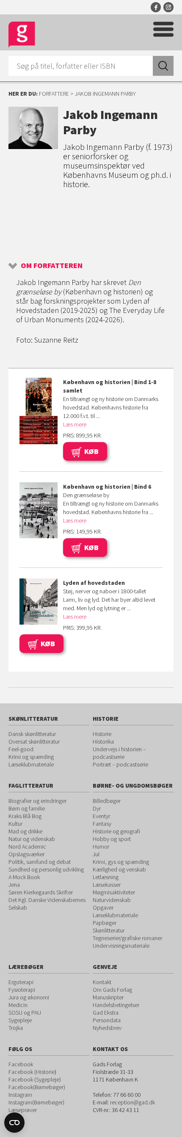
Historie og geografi (116, 831)
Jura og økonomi (28, 997)
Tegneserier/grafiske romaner (127, 938)
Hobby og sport (112, 839)
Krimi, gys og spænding (121, 862)
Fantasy (102, 823)
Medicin (18, 1005)
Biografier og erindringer (37, 801)
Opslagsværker (26, 854)
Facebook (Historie (31, 1072)
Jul (96, 854)
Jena (14, 884)
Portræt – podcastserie (120, 764)
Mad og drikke (25, 831)
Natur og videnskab (31, 839)
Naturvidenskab (112, 900)
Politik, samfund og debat (39, 862)
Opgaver (103, 907)
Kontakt (102, 982)
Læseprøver (22, 1110)
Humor (101, 846)
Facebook (156, 7)
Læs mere (74, 424)
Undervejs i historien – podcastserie (119, 753)
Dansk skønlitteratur (32, 734)
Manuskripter (108, 997)
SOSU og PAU (24, 1012)
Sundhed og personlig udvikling (46, 869)
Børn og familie (26, 808)
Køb (91, 451)
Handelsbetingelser (116, 1005)
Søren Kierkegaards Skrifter (40, 892)
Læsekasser (107, 884)
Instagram (168, 7)
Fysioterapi (21, 989)
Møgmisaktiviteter (114, 892)
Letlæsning (106, 877)
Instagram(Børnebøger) (36, 1102)
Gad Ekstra (106, 1012)
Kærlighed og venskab (119, 869)
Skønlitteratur (108, 930)
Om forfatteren (52, 265)
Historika (103, 741)
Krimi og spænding (31, 757)
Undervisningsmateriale (121, 945)
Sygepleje (20, 1020)
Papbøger (104, 923)
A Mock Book (24, 877)
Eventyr (101, 816)
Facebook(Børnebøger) (36, 1087)
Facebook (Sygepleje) (34, 1079)
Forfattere (54, 93)
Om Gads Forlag (112, 989)
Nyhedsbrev (107, 1028)
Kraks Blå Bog (24, 816)
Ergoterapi (20, 982)
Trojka (15, 1028)
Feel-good (20, 749)
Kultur (15, 823)
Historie (102, 734)
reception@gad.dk (132, 1102)
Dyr (97, 808)
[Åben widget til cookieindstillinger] (14, 1122)
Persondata (107, 1020)
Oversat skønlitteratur (34, 741)
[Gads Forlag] (21, 35)
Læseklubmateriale (31, 764)
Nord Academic (27, 846)
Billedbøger (107, 801)
